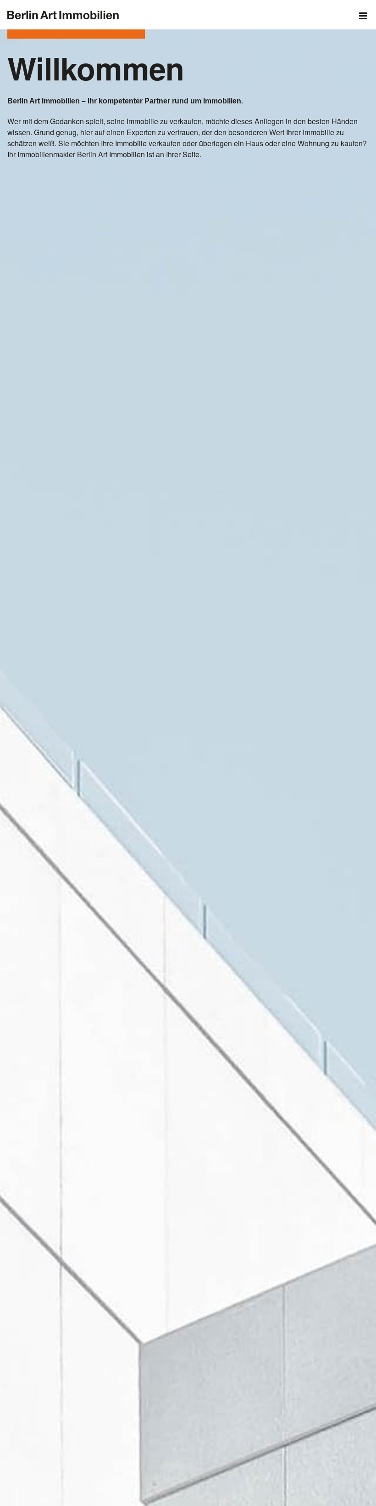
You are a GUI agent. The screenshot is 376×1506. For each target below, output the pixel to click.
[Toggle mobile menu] (364, 16)
